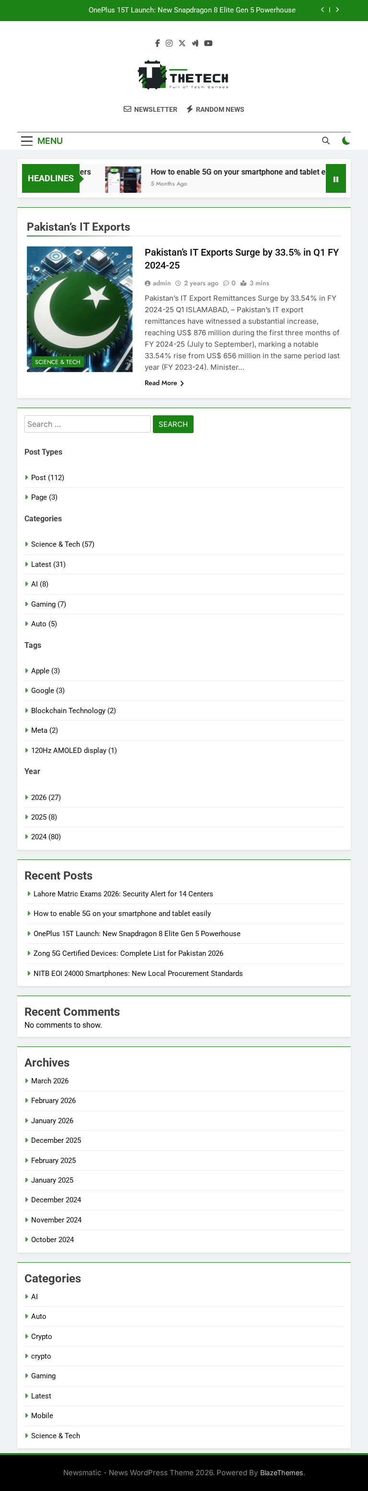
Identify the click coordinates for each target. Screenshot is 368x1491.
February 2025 (53, 1160)
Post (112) (47, 477)
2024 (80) (46, 837)
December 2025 (56, 1140)
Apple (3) (45, 671)
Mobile (42, 1415)
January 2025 (52, 1180)
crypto (41, 1356)
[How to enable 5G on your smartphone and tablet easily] (113, 184)
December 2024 (56, 1200)
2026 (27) (46, 797)
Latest (41, 1396)
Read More (161, 382)
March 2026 (50, 1081)
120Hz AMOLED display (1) (74, 750)
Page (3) (44, 497)
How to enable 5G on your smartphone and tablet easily (235, 171)
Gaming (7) (48, 604)
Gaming (43, 1376)
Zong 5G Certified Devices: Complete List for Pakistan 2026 (128, 953)
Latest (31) (48, 564)
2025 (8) (44, 817)
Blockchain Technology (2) (73, 710)
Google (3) (48, 690)
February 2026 (53, 1100)
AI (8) (39, 584)
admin (162, 283)
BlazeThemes (281, 1472)
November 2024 (56, 1220)
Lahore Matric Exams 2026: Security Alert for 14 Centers (123, 894)
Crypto (41, 1336)
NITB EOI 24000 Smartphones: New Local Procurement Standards (138, 973)
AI (34, 1296)
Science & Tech (57, 362)
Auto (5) (44, 624)
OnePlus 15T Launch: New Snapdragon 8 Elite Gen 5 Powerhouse (192, 10)
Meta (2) (44, 730)
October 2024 (52, 1239)
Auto (38, 1316)
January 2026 (52, 1120)
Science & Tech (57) (62, 544)
